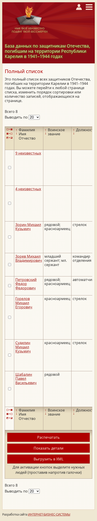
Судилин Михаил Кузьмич (23, 347)
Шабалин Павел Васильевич (26, 378)
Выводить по (17, 117)
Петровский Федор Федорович (26, 283)
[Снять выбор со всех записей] (9, 133)
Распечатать (48, 437)
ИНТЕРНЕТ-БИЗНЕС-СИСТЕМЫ (49, 514)
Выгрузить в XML (48, 459)
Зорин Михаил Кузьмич (28, 226)
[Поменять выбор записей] (9, 138)
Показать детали (48, 448)
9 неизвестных (28, 153)
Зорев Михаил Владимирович (28, 258)
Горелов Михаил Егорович (23, 302)
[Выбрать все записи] (9, 129)
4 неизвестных (28, 188)
